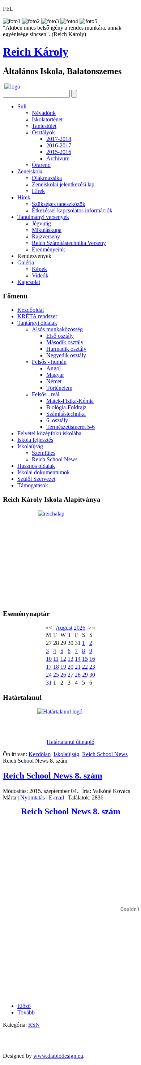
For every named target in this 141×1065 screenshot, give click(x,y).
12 (63, 659)
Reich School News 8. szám (52, 775)
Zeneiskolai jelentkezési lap (63, 184)
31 (49, 683)
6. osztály (57, 420)
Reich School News (54, 459)
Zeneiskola (29, 171)
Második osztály (65, 342)
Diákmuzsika (47, 178)
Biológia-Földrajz (66, 407)
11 (56, 659)
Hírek (38, 191)
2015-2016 (58, 152)
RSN (34, 1025)
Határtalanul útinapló (70, 742)
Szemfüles (43, 453)
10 (49, 659)
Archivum (57, 158)
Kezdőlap (40, 754)
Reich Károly (35, 51)
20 (70, 667)
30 (92, 675)
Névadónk (44, 113)
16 (92, 659)
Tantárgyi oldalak (37, 323)
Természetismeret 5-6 (70, 427)
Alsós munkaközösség (57, 329)
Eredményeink (48, 249)
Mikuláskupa (46, 230)
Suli (21, 106)
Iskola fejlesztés (35, 440)
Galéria (25, 262)
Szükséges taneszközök (58, 204)
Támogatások (32, 485)
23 (92, 667)
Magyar (55, 375)
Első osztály (60, 336)
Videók (40, 275)
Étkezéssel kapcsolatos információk (72, 210)
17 (49, 667)
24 (49, 675)
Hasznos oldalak (36, 466)
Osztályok (43, 132)
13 (70, 659)
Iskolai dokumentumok (43, 472)
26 (63, 675)
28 (78, 675)
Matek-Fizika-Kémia (70, 401)
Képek (39, 269)
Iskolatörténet (47, 119)
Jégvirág (41, 223)
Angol (53, 368)
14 (78, 659)
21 (78, 667)
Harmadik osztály (66, 349)
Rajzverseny (46, 236)
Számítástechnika (66, 414)
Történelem (59, 388)
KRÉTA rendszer (37, 316)
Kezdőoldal (30, 310)
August (64, 628)
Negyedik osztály (66, 355)
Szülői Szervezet (36, 479)
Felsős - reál (45, 394)
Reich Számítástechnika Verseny (69, 243)
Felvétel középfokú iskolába (49, 433)
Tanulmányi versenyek (43, 217)
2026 (79, 628)
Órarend (41, 165)
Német (53, 381)
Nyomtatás (33, 797)
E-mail (57, 797)
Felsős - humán (49, 362)
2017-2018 (58, 139)
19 (63, 667)
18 (56, 667)
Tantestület (44, 126)
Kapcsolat (28, 282)
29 (85, 675)
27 (70, 675)
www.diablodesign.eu (58, 1056)
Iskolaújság (30, 446)
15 (85, 659)
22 (85, 667)
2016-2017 (58, 145)
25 (56, 675)
